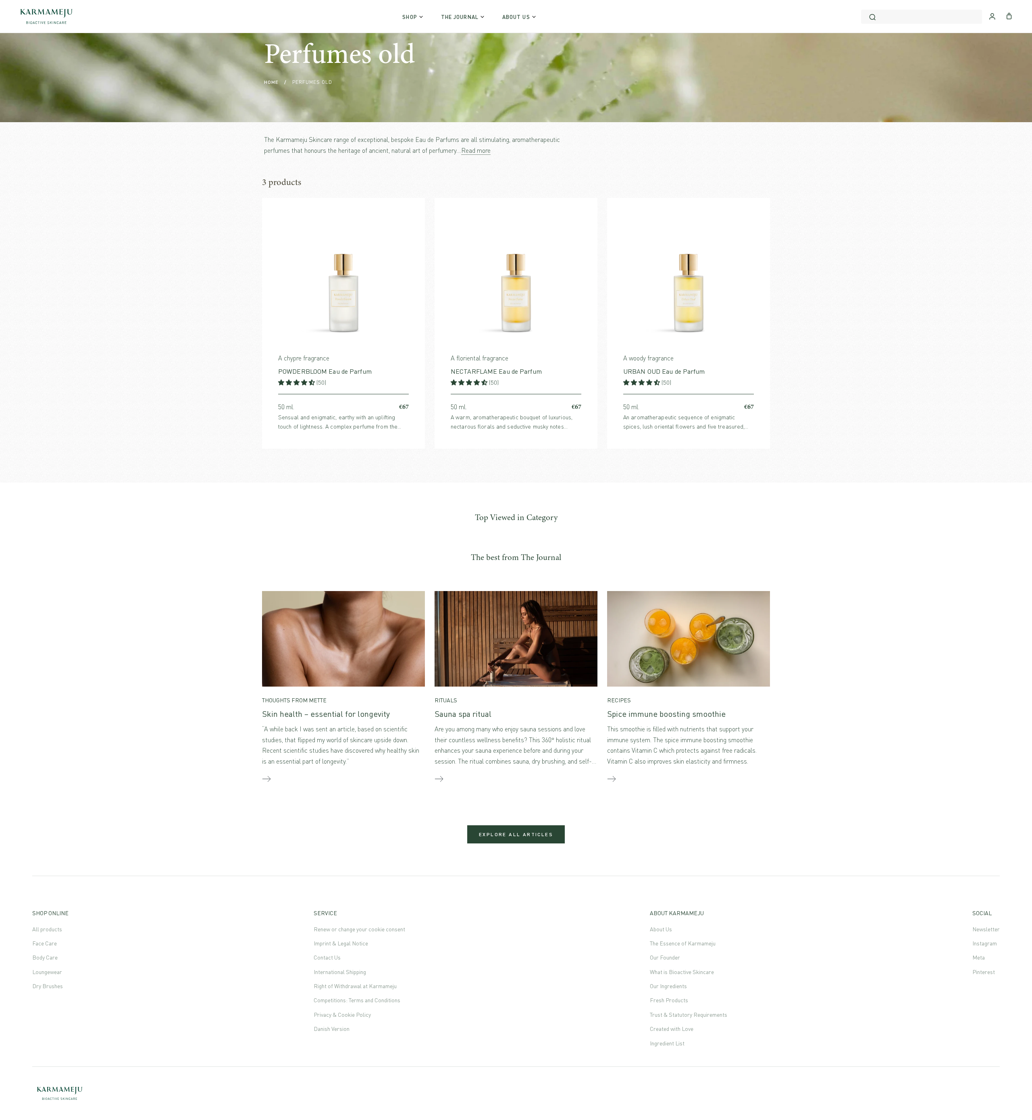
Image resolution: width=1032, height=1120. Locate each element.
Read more (476, 150)
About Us (661, 929)
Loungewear (47, 972)
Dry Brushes (47, 986)
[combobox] (921, 17)
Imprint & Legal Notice (341, 943)
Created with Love (671, 1029)
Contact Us (327, 957)
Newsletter (986, 929)
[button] (297, 382)
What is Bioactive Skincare (682, 972)
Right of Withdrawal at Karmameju (355, 986)
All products (47, 929)
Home (271, 82)
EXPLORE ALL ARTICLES (516, 834)
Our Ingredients (668, 986)
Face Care (44, 943)
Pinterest (983, 972)
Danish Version (332, 1029)
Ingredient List (667, 1043)
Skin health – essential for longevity (326, 714)
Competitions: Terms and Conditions (357, 1000)
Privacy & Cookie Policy (342, 1015)
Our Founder (665, 957)
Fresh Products (669, 1000)
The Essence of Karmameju (683, 943)
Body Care (45, 957)
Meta (978, 957)
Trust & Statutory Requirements (688, 1015)
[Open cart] (1009, 15)
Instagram (984, 943)
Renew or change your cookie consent (359, 929)
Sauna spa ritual (463, 714)
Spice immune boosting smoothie (666, 714)
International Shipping (340, 972)
